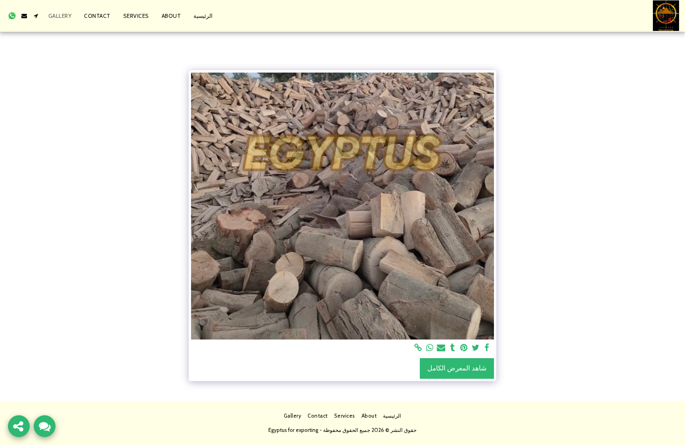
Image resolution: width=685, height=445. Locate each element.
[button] (36, 16)
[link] (418, 347)
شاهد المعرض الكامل (456, 368)
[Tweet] (475, 347)
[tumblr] (452, 347)
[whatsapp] (429, 347)
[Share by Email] (441, 347)
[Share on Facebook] (487, 347)
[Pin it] (464, 347)
